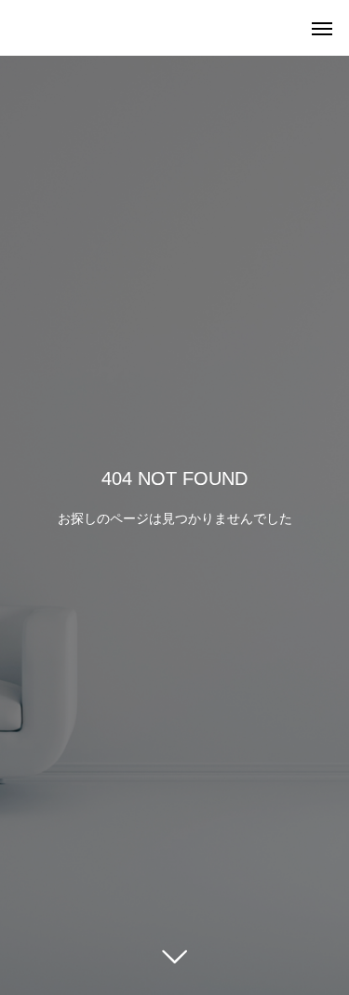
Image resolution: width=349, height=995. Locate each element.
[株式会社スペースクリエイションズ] (18, 28)
